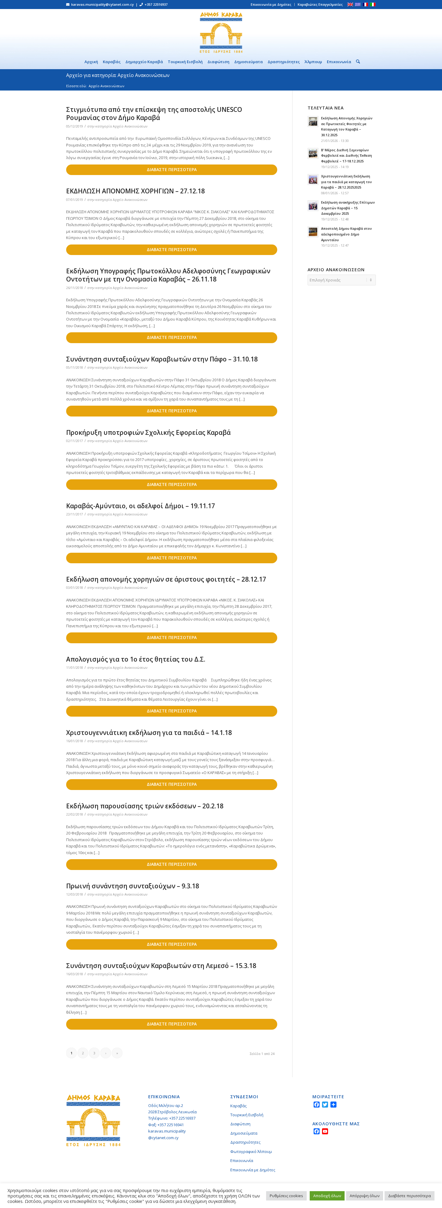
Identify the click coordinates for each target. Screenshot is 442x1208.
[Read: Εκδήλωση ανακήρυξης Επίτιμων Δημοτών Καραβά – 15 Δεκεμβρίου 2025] (313, 205)
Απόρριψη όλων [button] (364, 1195)
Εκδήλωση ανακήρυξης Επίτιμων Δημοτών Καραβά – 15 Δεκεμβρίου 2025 (348, 208)
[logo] (221, 31)
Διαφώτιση (240, 1124)
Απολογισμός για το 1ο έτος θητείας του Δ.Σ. (135, 659)
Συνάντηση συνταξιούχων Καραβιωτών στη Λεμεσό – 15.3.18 (161, 965)
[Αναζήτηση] (357, 61)
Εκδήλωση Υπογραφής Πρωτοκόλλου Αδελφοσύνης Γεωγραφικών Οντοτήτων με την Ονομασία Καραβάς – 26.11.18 (168, 275)
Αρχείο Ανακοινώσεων (130, 126)
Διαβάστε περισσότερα (409, 1195)
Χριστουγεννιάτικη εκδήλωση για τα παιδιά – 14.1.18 (149, 732)
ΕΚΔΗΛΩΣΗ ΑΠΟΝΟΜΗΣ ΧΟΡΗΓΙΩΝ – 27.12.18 (135, 191)
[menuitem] (271, 4)
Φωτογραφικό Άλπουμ (251, 1151)
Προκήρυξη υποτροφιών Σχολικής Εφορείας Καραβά (148, 432)
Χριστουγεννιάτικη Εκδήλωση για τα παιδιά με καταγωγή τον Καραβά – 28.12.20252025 (346, 182)
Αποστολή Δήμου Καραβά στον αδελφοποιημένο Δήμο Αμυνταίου (346, 234)
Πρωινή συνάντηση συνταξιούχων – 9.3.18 (132, 886)
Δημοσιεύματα (243, 1133)
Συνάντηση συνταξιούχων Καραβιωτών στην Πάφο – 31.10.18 (162, 359)
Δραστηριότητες (245, 1142)
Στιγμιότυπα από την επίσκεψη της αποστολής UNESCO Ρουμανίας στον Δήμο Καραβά (154, 113)
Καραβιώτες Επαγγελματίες (320, 4)
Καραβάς (238, 1105)
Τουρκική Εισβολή (246, 1114)
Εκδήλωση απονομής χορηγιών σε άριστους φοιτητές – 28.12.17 (166, 579)
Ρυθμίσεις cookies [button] (286, 1195)
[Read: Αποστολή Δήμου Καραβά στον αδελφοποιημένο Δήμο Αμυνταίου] (313, 231)
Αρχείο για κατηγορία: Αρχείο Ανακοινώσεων (118, 75)
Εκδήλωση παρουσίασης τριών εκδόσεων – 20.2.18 (144, 806)
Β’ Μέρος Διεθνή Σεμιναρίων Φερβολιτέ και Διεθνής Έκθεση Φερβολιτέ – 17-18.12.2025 (346, 156)
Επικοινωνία (241, 1160)
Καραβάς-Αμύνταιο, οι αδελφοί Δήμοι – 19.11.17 (140, 506)
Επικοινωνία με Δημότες (271, 4)
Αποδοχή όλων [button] (327, 1195)
